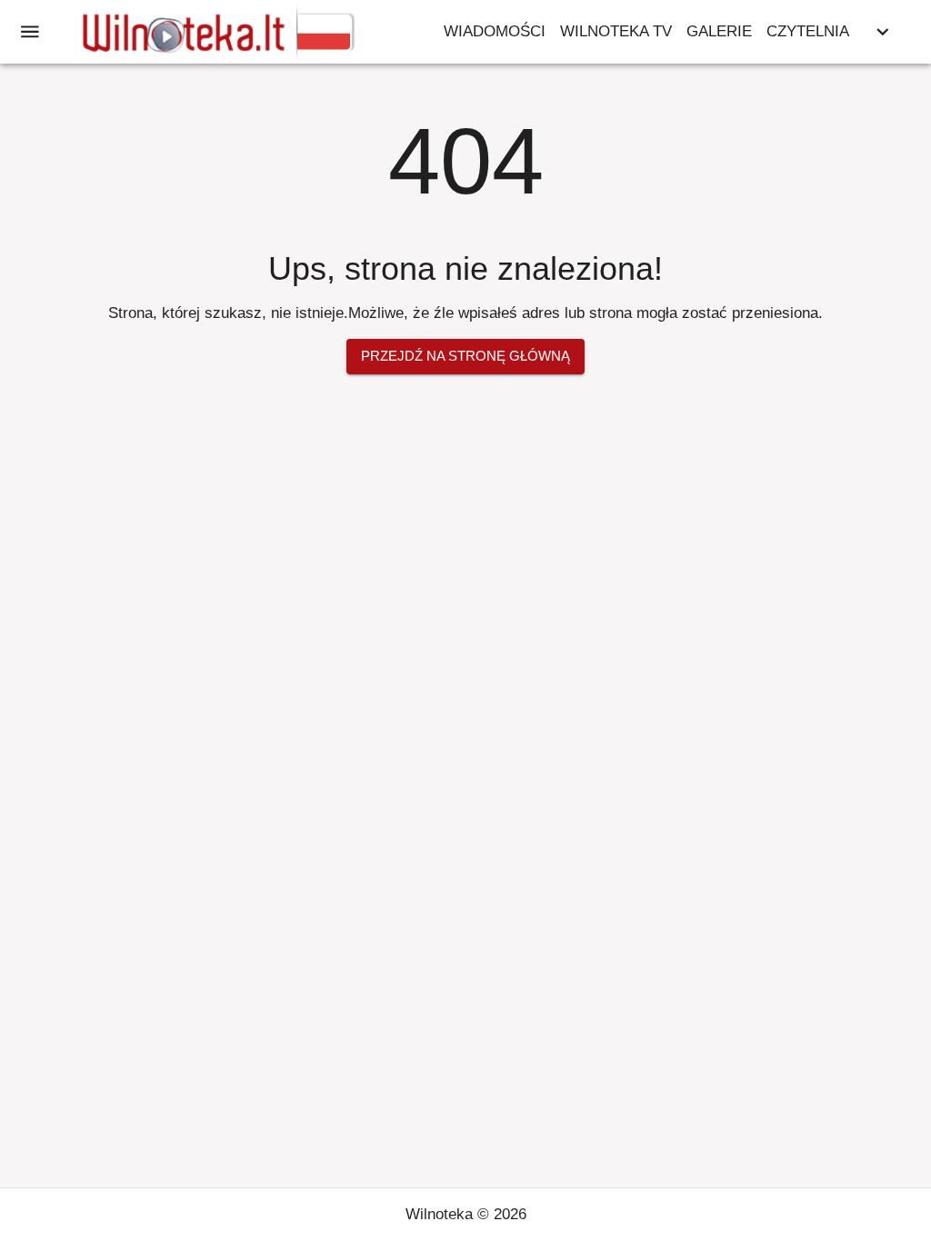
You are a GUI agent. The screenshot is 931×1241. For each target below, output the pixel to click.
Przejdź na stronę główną (465, 355)
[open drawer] (30, 32)
